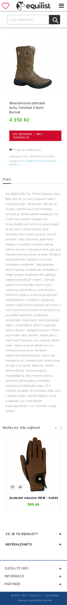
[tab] (7, 179)
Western (14, 164)
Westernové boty (46, 161)
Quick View (20, 487)
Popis (7, 179)
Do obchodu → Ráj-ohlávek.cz (28, 135)
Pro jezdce (28, 161)
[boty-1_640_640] (33, 67)
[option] (33, 67)
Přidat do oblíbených (27, 150)
